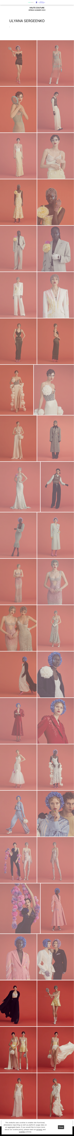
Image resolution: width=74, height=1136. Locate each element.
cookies (22, 1132)
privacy (39, 1129)
